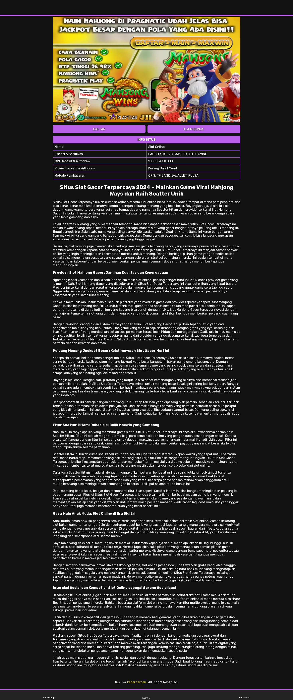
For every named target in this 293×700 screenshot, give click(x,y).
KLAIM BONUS (194, 129)
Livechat (244, 697)
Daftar (147, 698)
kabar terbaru (137, 682)
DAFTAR (99, 129)
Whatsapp (49, 697)
